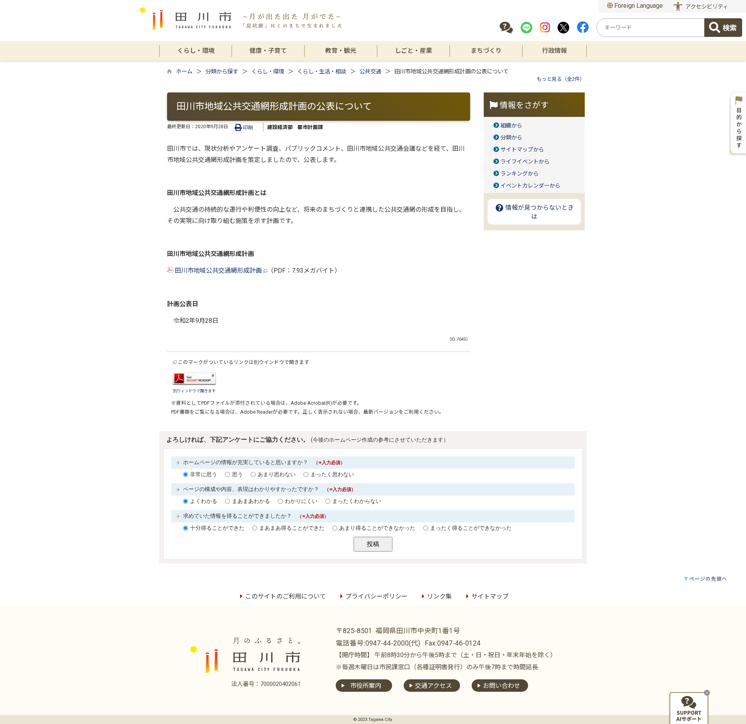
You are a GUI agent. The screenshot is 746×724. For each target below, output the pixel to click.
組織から (511, 125)
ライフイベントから (524, 161)
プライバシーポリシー (376, 596)
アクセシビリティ (706, 6)
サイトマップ (490, 596)
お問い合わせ (501, 685)
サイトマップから (522, 149)
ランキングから (519, 174)
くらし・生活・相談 (321, 71)
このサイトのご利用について (285, 596)
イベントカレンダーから (530, 186)
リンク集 (439, 596)
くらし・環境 (267, 71)
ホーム (184, 71)
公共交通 (370, 71)
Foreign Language (638, 5)
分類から (511, 137)
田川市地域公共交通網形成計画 (218, 270)
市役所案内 (365, 685)
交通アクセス (433, 685)
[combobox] (650, 28)
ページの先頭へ (708, 579)
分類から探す (222, 71)
